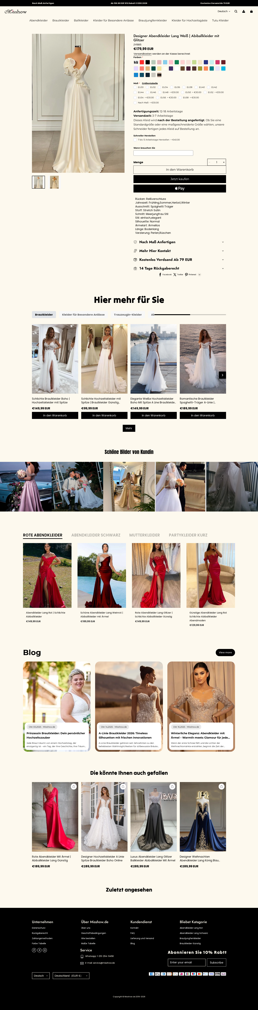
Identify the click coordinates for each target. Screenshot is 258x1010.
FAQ (132, 933)
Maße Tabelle (88, 943)
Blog (132, 943)
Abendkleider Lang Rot (191, 928)
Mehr (129, 428)
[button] (236, 11)
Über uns (85, 928)
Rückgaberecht (40, 933)
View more (225, 652)
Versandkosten (143, 53)
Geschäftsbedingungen (93, 933)
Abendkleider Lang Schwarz (194, 933)
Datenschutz (38, 928)
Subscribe (216, 962)
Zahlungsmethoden (42, 938)
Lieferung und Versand (142, 938)
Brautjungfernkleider (190, 938)
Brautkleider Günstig (190, 943)
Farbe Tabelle (39, 943)
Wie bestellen (88, 938)
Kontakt (134, 928)
